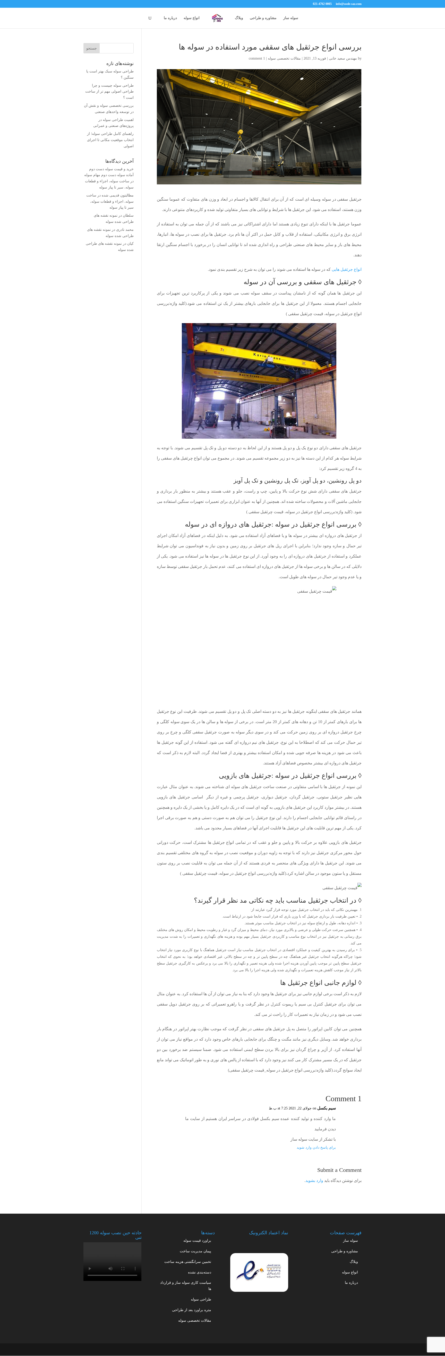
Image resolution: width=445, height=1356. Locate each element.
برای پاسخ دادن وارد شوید (316, 1147)
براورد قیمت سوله (197, 1241)
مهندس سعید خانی (343, 58)
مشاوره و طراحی (263, 18)
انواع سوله (192, 18)
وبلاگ (239, 18)
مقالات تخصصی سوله (284, 58)
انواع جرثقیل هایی (347, 269)
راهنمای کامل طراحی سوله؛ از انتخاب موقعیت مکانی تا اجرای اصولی (110, 140)
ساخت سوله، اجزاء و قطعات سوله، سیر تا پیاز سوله (110, 201)
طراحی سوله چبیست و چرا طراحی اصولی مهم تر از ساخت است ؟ (109, 92)
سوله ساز (290, 18)
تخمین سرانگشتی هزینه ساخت (187, 1262)
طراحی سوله (201, 1299)
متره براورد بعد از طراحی (191, 1310)
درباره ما (170, 18)
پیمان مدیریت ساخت (195, 1251)
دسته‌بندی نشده (199, 1272)
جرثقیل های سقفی (330, 282)
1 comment (257, 58)
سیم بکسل (326, 1108)
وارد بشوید (314, 1180)
